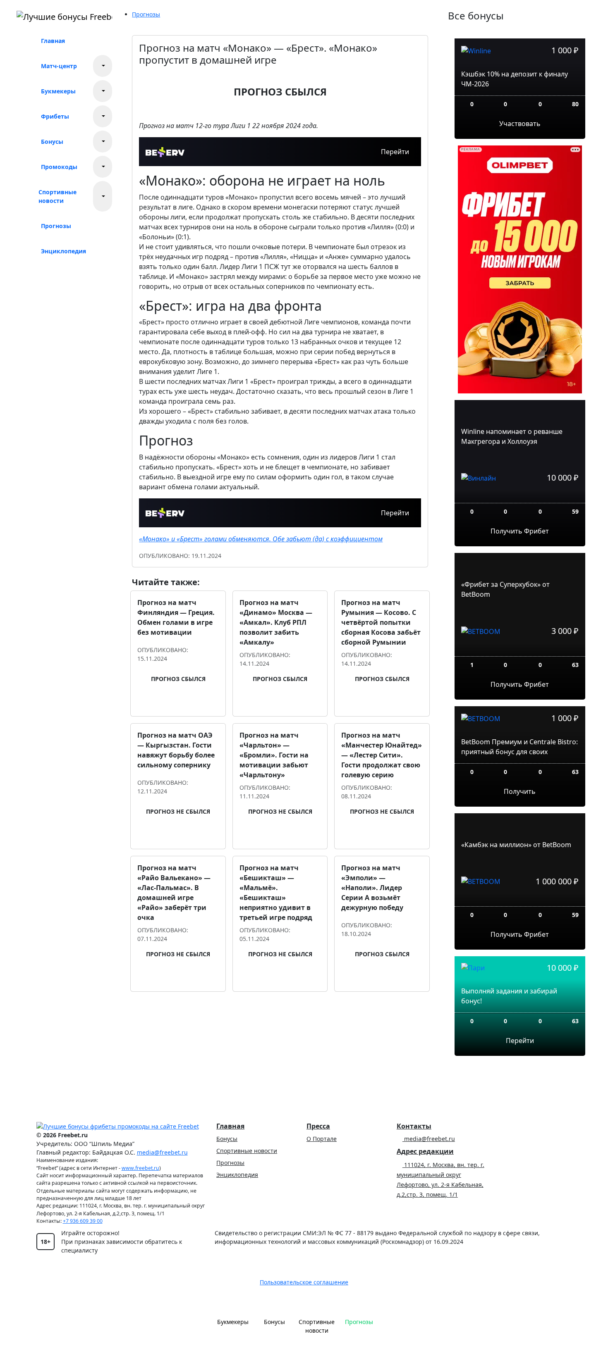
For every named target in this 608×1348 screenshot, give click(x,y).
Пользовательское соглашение (304, 1282)
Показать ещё (280, 1002)
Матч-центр (59, 66)
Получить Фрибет (520, 531)
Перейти (395, 151)
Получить (520, 791)
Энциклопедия (63, 251)
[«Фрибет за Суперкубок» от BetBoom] (520, 650)
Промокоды (59, 167)
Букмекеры (58, 91)
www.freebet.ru (140, 1168)
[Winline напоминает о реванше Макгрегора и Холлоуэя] (520, 496)
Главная (53, 41)
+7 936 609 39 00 (83, 1220)
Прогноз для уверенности (182, 704)
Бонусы (52, 141)
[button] (102, 66)
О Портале (321, 1139)
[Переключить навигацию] (388, 1325)
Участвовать (520, 123)
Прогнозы (56, 226)
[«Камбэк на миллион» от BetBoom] (520, 900)
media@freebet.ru (162, 1152)
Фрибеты (55, 116)
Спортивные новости (57, 196)
